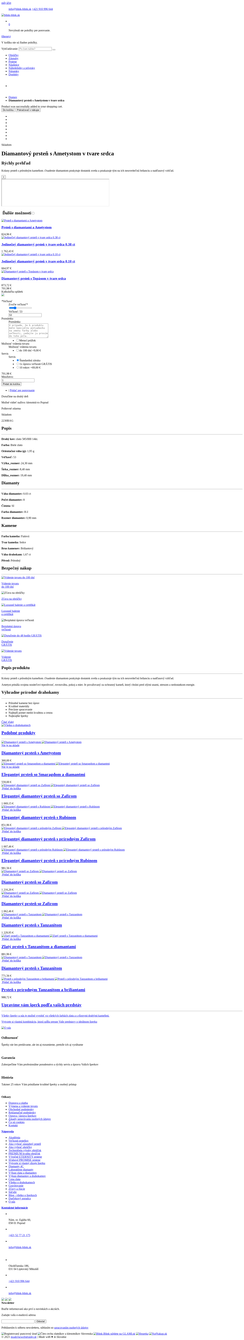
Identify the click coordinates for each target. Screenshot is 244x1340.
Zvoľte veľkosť (18, 304)
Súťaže (13, 1192)
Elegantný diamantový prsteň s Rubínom (38, 817)
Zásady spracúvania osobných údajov (30, 1118)
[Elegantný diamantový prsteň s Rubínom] (50, 806)
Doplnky (14, 74)
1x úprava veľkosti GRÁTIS (35, 363)
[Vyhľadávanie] (54, 49)
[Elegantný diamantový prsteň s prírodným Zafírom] (61, 828)
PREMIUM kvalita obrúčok (24, 1153)
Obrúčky (14, 55)
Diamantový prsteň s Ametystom (31, 753)
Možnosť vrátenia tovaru (15, 343)
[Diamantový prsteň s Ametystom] (41, 742)
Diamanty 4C (16, 1166)
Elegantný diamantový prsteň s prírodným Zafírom (48, 839)
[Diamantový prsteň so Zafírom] (39, 871)
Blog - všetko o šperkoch (23, 1195)
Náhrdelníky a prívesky (22, 67)
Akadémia (14, 1137)
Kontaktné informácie (14, 1207)
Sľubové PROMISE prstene (24, 1159)
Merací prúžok (27, 340)
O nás (12, 1201)
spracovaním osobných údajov (71, 1327)
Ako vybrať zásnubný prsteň (25, 1143)
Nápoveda (7, 1131)
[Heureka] (142, 1333)
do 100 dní (30, 350)
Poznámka (7, 318)
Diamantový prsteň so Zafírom (29, 882)
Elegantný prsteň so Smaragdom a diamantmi (43, 774)
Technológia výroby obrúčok (25, 1150)
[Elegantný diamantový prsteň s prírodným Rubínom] (63, 849)
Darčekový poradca (20, 1198)
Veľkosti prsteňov (19, 1140)
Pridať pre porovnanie (22, 390)
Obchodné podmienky (21, 1109)
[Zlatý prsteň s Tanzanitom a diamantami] (49, 935)
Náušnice (14, 64)
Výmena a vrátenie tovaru (23, 1106)
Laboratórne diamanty (21, 1169)
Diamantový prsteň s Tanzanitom (31, 925)
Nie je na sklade (10, 745)
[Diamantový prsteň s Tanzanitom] (41, 914)
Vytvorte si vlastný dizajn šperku (27, 1163)
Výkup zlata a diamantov (23, 1172)
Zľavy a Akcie (17, 1188)
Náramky (14, 71)
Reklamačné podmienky (22, 1112)
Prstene (13, 61)
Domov (13, 97)
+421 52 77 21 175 (19, 1235)
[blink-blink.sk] (10, 15)
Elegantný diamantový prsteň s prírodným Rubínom (49, 860)
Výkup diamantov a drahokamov (27, 1175)
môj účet (6, 2)
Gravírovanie (16, 1185)
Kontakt (13, 1125)
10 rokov (30, 367)
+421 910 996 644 (42, 9)
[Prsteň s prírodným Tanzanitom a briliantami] (54, 978)
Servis (4, 353)
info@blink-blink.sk (20, 9)
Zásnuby (13, 58)
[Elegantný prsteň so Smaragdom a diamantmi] (55, 763)
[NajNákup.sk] (158, 1333)
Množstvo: (7, 376)
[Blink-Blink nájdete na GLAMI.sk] (114, 1333)
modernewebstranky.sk (23, 1336)
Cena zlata (14, 1179)
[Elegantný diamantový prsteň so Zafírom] (50, 785)
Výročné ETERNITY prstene (25, 1156)
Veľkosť (6, 301)
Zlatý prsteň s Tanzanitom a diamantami (38, 946)
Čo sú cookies (16, 1122)
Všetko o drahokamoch (22, 1182)
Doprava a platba (18, 1102)
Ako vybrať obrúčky (20, 1147)
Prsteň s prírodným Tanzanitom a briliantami (43, 989)
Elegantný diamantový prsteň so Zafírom (39, 796)
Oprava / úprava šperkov (22, 1115)
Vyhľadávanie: (9, 48)
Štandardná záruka (29, 360)
